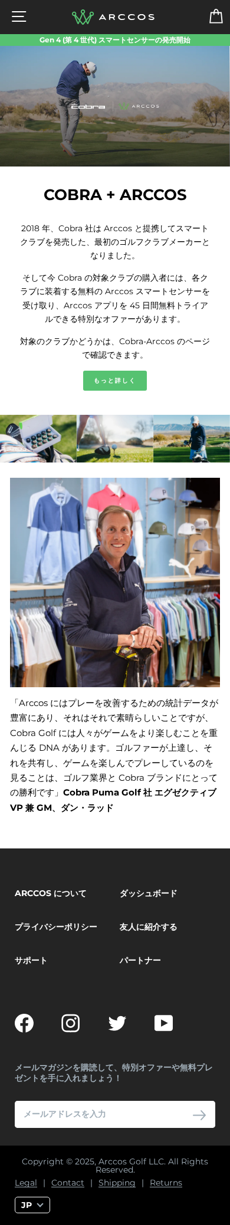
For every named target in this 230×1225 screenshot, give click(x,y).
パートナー (140, 960)
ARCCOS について (51, 893)
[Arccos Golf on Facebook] (24, 1023)
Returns (166, 1183)
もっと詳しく (115, 380)
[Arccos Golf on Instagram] (70, 1023)
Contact (67, 1183)
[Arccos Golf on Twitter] (117, 1023)
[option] (115, 40)
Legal (26, 1183)
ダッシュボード (149, 893)
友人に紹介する (149, 926)
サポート (31, 960)
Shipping (117, 1183)
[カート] (208, 17)
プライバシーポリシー (56, 926)
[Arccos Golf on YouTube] (164, 1023)
